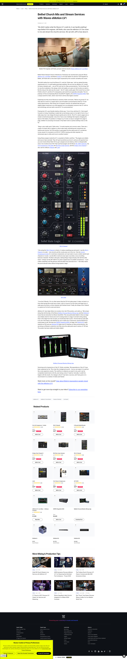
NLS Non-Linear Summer (62, 145)
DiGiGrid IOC (80, 322)
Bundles (41, 632)
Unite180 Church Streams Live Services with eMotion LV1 (40, 573)
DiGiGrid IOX (55, 324)
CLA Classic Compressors (59, 481)
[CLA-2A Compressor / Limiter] (42, 417)
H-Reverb (51, 147)
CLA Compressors (43, 145)
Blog (26, 8)
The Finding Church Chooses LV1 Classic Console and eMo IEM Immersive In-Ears (85, 574)
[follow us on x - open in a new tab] (92, 651)
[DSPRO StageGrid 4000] (63, 500)
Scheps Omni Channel (80, 145)
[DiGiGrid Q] (42, 530)
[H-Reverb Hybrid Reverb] (84, 417)
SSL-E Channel (50, 250)
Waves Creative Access (21, 4)
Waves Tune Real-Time (20, 629)
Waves (17, 8)
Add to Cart (37, 434)
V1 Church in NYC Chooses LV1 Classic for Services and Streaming (40, 597)
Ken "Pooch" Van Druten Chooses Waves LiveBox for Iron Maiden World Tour (85, 597)
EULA (89, 641)
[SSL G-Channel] (84, 444)
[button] (3, 655)
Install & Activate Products (45, 638)
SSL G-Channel (77, 453)
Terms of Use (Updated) (92, 634)
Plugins (41, 630)
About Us (89, 632)
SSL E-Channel (63, 246)
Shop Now (75, 1)
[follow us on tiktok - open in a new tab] (105, 651)
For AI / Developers (91, 643)
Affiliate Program (67, 638)
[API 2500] (63, 282)
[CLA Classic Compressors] (63, 472)
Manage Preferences (8, 653)
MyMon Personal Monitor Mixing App (68, 313)
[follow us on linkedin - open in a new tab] (102, 651)
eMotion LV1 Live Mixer (44, 76)
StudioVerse (42, 634)
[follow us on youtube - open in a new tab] (98, 651)
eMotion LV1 (35, 399)
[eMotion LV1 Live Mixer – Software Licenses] (42, 500)
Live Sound (66, 399)
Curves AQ (18, 630)
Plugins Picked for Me (68, 632)
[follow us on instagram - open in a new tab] (95, 651)
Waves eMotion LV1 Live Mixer (79, 69)
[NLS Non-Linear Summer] (63, 444)
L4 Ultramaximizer (19, 632)
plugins (59, 76)
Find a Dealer (66, 641)
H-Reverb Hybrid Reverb (79, 425)
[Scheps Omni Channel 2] (42, 444)
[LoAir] (42, 472)
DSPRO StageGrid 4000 (79, 94)
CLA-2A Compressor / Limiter (39, 425)
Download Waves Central (45, 636)
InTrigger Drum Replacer (21, 638)
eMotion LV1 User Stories (46, 399)
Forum (65, 640)
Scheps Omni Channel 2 (37, 453)
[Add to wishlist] (34, 412)
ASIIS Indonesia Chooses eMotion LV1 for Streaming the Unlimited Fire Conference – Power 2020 (63, 574)
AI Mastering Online (68, 634)
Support (65, 636)
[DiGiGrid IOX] (84, 530)
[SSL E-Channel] (63, 199)
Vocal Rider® (19, 636)
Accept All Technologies (43, 653)
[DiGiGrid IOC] (63, 530)
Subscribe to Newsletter (92, 629)
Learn (22, 8)
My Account (66, 629)
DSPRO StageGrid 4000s (63, 322)
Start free (30, 4)
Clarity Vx (18, 634)
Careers (65, 643)
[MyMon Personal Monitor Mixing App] (63, 348)
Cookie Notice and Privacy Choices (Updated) (97, 638)
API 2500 (50, 145)
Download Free (79, 519)
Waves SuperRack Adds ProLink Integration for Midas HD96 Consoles (63, 597)
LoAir (58, 147)
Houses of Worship (57, 399)
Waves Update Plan (68, 630)
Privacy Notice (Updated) (93, 636)
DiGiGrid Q (86, 313)
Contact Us (90, 630)
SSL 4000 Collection (81, 144)
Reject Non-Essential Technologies (26, 653)
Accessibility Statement (92, 640)
